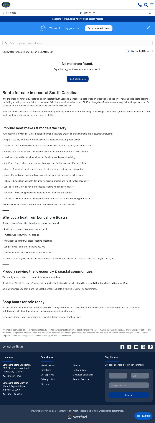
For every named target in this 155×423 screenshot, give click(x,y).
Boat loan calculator (83, 374)
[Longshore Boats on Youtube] (135, 346)
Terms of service (81, 379)
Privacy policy (48, 379)
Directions (46, 369)
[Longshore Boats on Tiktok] (149, 346)
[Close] (148, 28)
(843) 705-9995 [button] (14, 393)
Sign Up (128, 395)
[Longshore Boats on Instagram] (142, 346)
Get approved (47, 374)
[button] (140, 5)
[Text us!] (143, 417)
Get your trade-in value (99, 28)
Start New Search (77, 79)
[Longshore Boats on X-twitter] (128, 346)
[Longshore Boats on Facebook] (121, 346)
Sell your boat (80, 369)
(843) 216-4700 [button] (14, 375)
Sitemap (45, 384)
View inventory (48, 365)
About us (77, 365)
